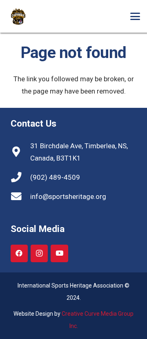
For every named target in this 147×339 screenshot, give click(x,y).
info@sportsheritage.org (68, 196)
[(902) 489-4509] (20, 177)
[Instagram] (39, 253)
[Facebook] (19, 253)
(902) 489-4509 (55, 177)
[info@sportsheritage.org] (20, 196)
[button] (135, 16)
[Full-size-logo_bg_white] (27, 16)
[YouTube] (59, 253)
